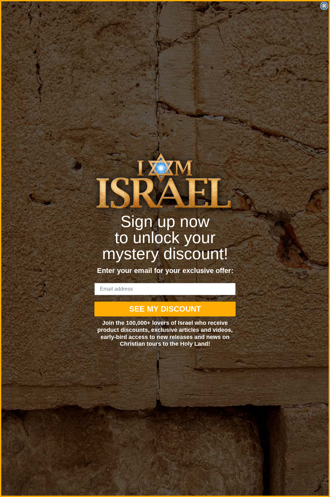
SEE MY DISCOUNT (165, 309)
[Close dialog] (324, 6)
